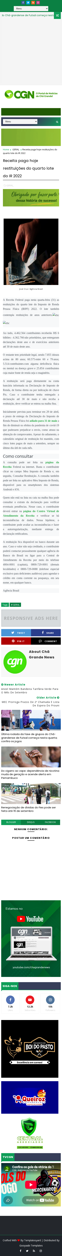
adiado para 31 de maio (43, 420)
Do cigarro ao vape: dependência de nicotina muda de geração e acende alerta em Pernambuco (30, 774)
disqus (30, 822)
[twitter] (28, 2)
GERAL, (10, 185)
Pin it (21, 641)
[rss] (33, 2)
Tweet (21, 632)
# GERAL (15, 604)
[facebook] (23, 2)
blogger (11, 822)
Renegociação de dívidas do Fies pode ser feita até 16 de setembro (28, 809)
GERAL (15, 149)
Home (6, 149)
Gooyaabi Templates (31, 1245)
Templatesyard (32, 1240)
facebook (50, 822)
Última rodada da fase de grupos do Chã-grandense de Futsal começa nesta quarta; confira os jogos (29, 737)
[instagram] (38, 2)
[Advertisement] (31, 52)
